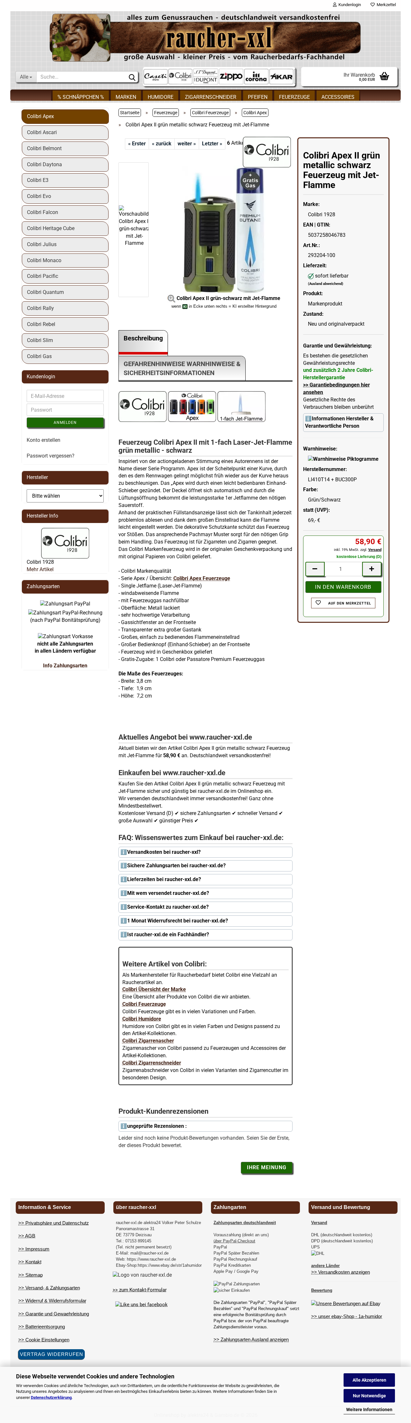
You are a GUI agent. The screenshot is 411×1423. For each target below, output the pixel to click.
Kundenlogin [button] (349, 4)
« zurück (161, 144)
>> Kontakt (29, 1261)
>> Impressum (33, 1249)
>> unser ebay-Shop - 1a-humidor (346, 1316)
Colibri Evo (39, 196)
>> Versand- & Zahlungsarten (49, 1287)
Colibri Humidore (141, 1019)
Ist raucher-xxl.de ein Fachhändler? (168, 934)
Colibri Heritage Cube (50, 228)
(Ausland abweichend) (325, 284)
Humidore (160, 97)
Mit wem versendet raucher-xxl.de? (168, 893)
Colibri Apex (40, 116)
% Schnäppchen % (80, 97)
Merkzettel (385, 4)
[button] (137, 159)
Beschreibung (143, 338)
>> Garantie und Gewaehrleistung (53, 1313)
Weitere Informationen (369, 1409)
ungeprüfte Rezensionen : (157, 1126)
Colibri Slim (40, 340)
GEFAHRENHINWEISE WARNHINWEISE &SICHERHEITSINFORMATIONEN (182, 368)
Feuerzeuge (294, 97)
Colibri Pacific (42, 276)
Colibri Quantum (45, 292)
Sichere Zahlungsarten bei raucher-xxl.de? (176, 865)
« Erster (137, 144)
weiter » (187, 144)
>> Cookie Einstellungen (43, 1339)
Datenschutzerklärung (51, 1397)
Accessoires (337, 97)
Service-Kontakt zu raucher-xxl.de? (168, 907)
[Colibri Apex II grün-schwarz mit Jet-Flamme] (224, 229)
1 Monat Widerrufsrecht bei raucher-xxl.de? (177, 921)
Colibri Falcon (42, 212)
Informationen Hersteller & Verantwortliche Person (339, 422)
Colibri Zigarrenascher (148, 1041)
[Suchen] (132, 77)
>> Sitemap (30, 1275)
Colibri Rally (40, 308)
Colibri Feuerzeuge (144, 1004)
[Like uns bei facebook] (141, 1304)
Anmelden (65, 422)
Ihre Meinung (266, 1167)
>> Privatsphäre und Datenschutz (53, 1223)
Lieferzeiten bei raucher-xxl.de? (164, 879)
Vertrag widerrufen (51, 1354)
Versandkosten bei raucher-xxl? (164, 852)
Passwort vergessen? (50, 456)
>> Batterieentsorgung (41, 1326)
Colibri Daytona (44, 164)
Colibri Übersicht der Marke (154, 989)
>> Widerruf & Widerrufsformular (52, 1300)
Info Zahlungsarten (65, 666)
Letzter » (212, 144)
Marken (126, 97)
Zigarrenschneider (210, 97)
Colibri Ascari (42, 132)
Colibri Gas (39, 356)
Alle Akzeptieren (369, 1380)
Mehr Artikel (40, 569)
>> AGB (26, 1236)
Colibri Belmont (44, 148)
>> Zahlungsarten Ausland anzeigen (251, 1339)
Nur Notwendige (369, 1395)
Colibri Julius (42, 244)
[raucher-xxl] (205, 37)
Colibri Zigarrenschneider (151, 1063)
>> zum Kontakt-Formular (140, 1290)
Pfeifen (257, 97)
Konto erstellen (43, 440)
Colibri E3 (37, 180)
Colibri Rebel (41, 324)
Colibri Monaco (44, 260)
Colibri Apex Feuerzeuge (201, 578)
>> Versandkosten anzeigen (340, 1272)
